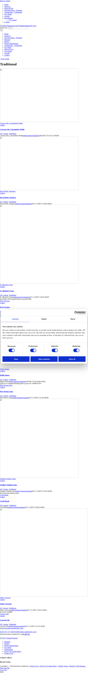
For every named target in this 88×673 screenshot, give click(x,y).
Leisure (5, 134)
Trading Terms (63, 666)
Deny (16, 359)
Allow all (72, 359)
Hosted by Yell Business (77, 666)
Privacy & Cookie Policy (12, 651)
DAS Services (5, 301)
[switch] (33, 350)
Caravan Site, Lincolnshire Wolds (11, 123)
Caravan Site (4, 614)
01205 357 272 (5, 632)
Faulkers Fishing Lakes (8, 479)
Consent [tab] (15, 319)
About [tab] (72, 319)
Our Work (7, 648)
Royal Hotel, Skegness (7, 191)
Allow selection (44, 359)
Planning (7, 642)
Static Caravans (5, 598)
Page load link (5, 668)
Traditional (12, 134)
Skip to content (5, 1)
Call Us (26, 634)
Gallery (2, 125)
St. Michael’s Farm (6, 285)
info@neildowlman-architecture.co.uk (23, 632)
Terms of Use (8, 653)
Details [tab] (44, 319)
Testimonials (8, 649)
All (1, 134)
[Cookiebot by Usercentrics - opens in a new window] (76, 312)
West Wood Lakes (6, 385)
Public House (4, 369)
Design (6, 644)
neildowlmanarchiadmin (31, 135)
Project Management (11, 646)
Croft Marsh (4, 495)
